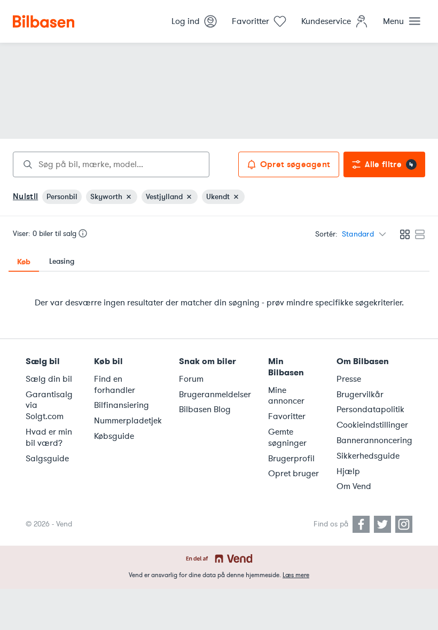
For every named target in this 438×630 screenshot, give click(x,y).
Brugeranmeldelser (215, 394)
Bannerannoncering (374, 440)
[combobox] (111, 164)
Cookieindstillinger (372, 425)
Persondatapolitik (370, 409)
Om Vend (354, 486)
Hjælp (348, 471)
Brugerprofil (291, 458)
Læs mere (296, 575)
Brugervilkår (360, 394)
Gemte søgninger (287, 437)
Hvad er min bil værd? (49, 437)
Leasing (61, 261)
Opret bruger (293, 473)
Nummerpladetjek (128, 421)
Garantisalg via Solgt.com (49, 406)
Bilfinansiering (121, 405)
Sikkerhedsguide (368, 456)
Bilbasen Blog (205, 409)
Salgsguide (47, 458)
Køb (23, 261)
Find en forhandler (114, 384)
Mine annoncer (286, 395)
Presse (349, 379)
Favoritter (287, 416)
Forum (191, 379)
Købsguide (114, 436)
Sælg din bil (49, 379)
